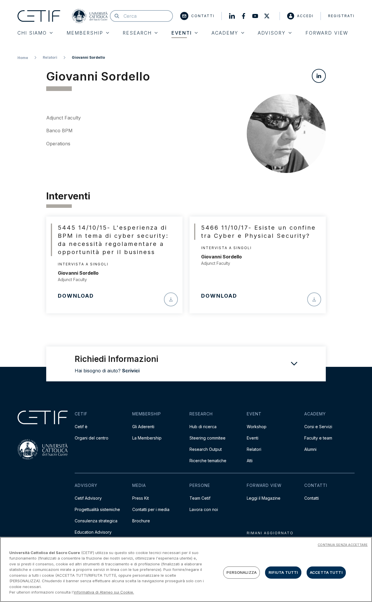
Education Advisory (93, 532)
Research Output (205, 449)
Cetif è (81, 426)
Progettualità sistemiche (97, 509)
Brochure (141, 520)
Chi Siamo (32, 33)
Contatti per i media (150, 509)
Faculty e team (318, 437)
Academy (225, 33)
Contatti (202, 16)
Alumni (310, 449)
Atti (250, 460)
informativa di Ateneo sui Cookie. (104, 592)
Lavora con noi (203, 509)
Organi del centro (91, 437)
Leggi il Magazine (263, 498)
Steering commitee (207, 437)
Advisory (272, 33)
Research (137, 33)
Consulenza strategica (96, 520)
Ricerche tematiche (207, 460)
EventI (181, 33)
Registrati (341, 16)
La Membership (147, 437)
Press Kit (140, 498)
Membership (85, 33)
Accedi (305, 16)
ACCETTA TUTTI (326, 572)
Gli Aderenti (143, 426)
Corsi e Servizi (318, 426)
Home (22, 58)
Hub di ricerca (203, 426)
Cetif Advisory (88, 498)
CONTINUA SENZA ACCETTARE (343, 545)
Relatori (50, 57)
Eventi (252, 437)
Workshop (257, 426)
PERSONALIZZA (241, 572)
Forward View (326, 33)
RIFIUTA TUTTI (283, 572)
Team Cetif (199, 498)
